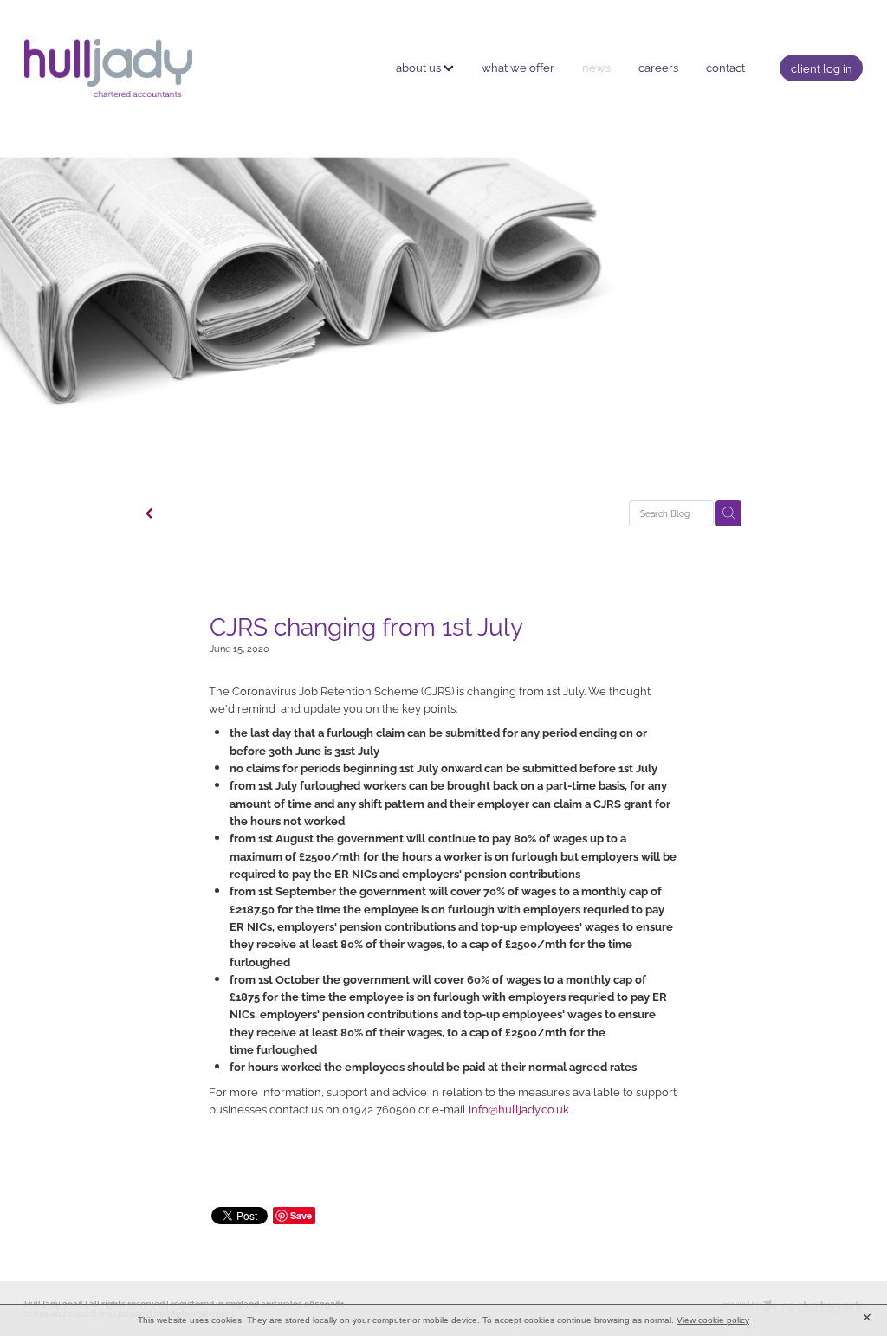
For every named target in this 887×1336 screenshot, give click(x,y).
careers (658, 66)
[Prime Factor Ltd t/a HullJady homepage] (108, 67)
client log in (821, 67)
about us (420, 66)
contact (725, 66)
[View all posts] (149, 514)
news (596, 66)
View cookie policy (713, 1320)
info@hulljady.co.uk (519, 1108)
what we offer (518, 66)
